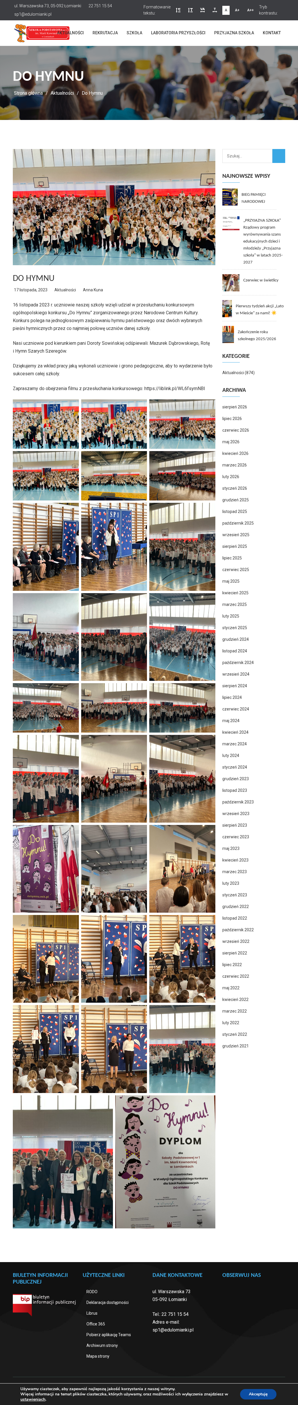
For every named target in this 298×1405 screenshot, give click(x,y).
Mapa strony (97, 1356)
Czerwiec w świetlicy (261, 280)
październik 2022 (238, 929)
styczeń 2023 (234, 895)
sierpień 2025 (234, 546)
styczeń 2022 (234, 1034)
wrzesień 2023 (235, 813)
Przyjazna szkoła (234, 32)
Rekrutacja (105, 32)
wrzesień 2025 (235, 534)
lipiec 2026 (232, 418)
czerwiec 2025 (235, 569)
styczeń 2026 (234, 488)
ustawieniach (32, 1399)
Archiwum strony (102, 1345)
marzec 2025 (234, 604)
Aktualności (70, 32)
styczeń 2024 (234, 767)
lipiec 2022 (232, 964)
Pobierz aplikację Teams (108, 1334)
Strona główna (28, 93)
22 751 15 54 (175, 1314)
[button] (178, 10)
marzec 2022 (234, 1011)
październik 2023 (238, 802)
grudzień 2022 (235, 906)
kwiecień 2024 (235, 732)
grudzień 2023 (235, 778)
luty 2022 (230, 1022)
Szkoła (134, 32)
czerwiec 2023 (235, 837)
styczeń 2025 (234, 627)
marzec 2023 (234, 871)
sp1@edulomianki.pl (173, 1330)
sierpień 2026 (234, 407)
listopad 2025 (234, 511)
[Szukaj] (278, 156)
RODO (91, 1291)
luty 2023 (230, 883)
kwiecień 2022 (235, 999)
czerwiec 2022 (235, 976)
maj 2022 (231, 988)
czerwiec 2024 (235, 709)
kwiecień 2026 (235, 453)
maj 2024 (231, 720)
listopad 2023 (234, 790)
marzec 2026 (234, 465)
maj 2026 (231, 441)
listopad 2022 (234, 918)
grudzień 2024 (235, 639)
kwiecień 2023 (235, 860)
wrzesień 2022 (235, 941)
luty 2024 (230, 755)
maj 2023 (231, 848)
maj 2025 (231, 581)
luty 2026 (230, 476)
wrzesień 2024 (235, 674)
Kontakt (272, 32)
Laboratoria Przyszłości (178, 32)
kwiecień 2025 (235, 593)
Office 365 (95, 1324)
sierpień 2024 (234, 685)
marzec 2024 (234, 744)
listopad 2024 (234, 651)
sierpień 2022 (234, 953)
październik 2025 (238, 523)
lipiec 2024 (232, 697)
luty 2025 (230, 616)
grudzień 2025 (235, 500)
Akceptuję (258, 1394)
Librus (91, 1313)
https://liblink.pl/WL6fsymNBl (174, 388)
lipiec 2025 (232, 558)
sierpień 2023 (234, 825)
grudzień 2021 (235, 1046)
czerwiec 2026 (235, 430)
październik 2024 (238, 662)
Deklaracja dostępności (107, 1302)
